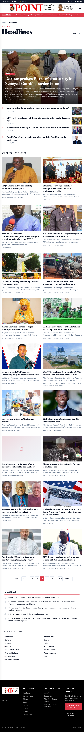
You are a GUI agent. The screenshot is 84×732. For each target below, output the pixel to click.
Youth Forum (49, 646)
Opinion (47, 643)
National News (49, 637)
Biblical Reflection (12, 650)
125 (37, 579)
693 (60, 579)
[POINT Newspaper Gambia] (65, 1)
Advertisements (50, 653)
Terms (80, 727)
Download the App (74, 706)
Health (46, 656)
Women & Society (12, 660)
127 (47, 579)
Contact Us (48, 696)
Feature (8, 646)
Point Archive (78, 1)
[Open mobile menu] (80, 8)
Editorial (8, 640)
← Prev (16, 579)
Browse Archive (70, 714)
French (8, 643)
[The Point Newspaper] (69, 1)
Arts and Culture (11, 653)
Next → (68, 579)
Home (4, 23)
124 (32, 579)
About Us (47, 693)
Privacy (74, 727)
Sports (46, 640)
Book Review (10, 656)
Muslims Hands (50, 650)
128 (52, 579)
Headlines (9, 637)
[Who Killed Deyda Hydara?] (66, 7)
